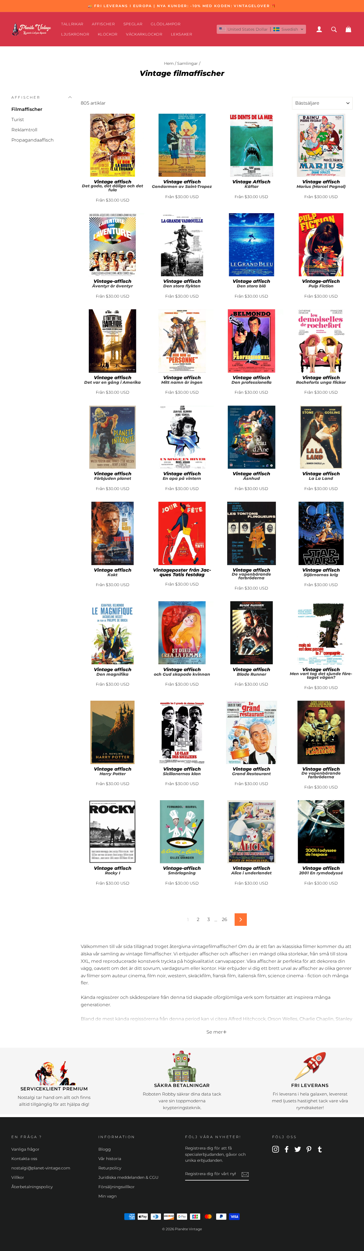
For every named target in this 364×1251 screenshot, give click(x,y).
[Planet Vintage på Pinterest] (308, 1149)
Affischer (103, 24)
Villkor (17, 1177)
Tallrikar (72, 24)
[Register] (245, 1174)
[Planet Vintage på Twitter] (297, 1149)
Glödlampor (166, 24)
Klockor (108, 34)
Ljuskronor (75, 34)
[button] (261, 29)
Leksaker (181, 34)
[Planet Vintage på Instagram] (275, 1149)
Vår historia (109, 1158)
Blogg (104, 1149)
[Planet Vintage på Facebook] (286, 1149)
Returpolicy (109, 1168)
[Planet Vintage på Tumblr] (320, 1149)
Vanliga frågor (25, 1149)
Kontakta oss (24, 1158)
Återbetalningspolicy (32, 1186)
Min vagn (107, 1196)
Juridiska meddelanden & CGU (128, 1177)
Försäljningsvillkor (116, 1186)
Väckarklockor (144, 34)
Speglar (132, 24)
